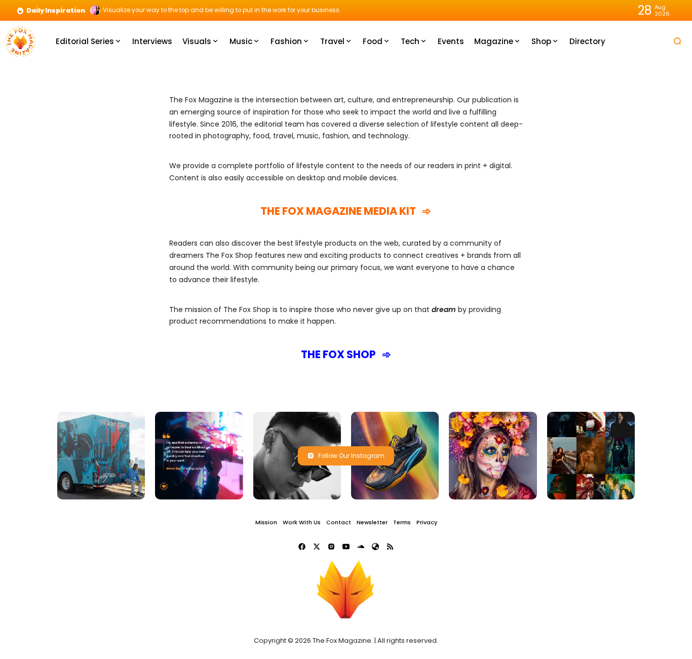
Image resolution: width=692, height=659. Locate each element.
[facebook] (301, 546)
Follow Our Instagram (351, 455)
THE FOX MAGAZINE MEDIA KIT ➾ (345, 211)
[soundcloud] (360, 546)
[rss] (390, 546)
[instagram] (331, 546)
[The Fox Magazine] (20, 40)
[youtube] (346, 546)
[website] (375, 546)
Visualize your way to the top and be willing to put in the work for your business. (222, 10)
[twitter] (316, 546)
